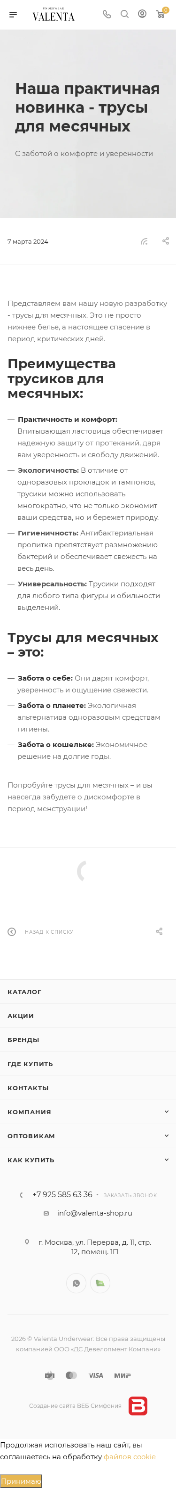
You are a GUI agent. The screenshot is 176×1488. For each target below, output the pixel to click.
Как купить (31, 1160)
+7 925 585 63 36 (62, 1195)
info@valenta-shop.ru (94, 1212)
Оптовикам (31, 1136)
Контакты (28, 1088)
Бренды (23, 1040)
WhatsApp (76, 1283)
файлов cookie (130, 1456)
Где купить (30, 1064)
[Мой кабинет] (142, 14)
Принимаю (21, 1481)
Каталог (25, 991)
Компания (29, 1112)
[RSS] (144, 241)
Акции (21, 1015)
